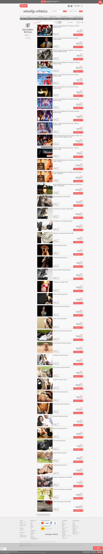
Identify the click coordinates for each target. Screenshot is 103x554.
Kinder (31, 524)
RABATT (100, 3)
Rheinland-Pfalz (75, 528)
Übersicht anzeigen (49, 528)
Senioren (31, 526)
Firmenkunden (22, 529)
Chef (31, 528)
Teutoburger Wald (64, 538)
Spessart (63, 536)
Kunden (31, 527)
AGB (20, 533)
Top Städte (40, 16)
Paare (31, 523)
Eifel (62, 526)
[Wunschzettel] (81, 6)
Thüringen (74, 529)
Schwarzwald (64, 523)
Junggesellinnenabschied (34, 538)
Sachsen (74, 526)
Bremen (74, 527)
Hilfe (20, 523)
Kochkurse (32, 536)
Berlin (73, 524)
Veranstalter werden (77, 16)
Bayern (74, 522)
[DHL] (43, 528)
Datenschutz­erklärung (23, 535)
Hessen (74, 530)
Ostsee (63, 524)
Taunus (63, 537)
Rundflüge (31, 534)
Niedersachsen (75, 525)
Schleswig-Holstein (75, 534)
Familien (31, 525)
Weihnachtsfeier (32, 537)
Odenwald (63, 533)
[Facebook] (55, 542)
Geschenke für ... (65, 16)
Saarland (74, 533)
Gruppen (21, 530)
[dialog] (51, 552)
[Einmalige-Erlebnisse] (35, 11)
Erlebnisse (32, 533)
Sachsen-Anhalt (75, 531)
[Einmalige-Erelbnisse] (51, 534)
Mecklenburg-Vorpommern (77, 532)
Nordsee (63, 532)
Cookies (10, 552)
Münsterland (64, 531)
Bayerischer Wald (64, 527)
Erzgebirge (63, 528)
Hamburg (74, 523)
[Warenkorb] (79, 6)
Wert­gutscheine (53, 16)
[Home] (21, 17)
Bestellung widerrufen (23, 525)
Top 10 (28, 16)
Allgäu (63, 522)
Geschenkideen (32, 532)
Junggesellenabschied (33, 539)
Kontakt (21, 526)
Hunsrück (63, 530)
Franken (63, 529)
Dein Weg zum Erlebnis (23, 522)
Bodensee (63, 525)
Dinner (31, 535)
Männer (31, 522)
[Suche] (69, 11)
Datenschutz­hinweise (23, 536)
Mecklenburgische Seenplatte (66, 535)
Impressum (21, 534)
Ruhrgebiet (63, 534)
